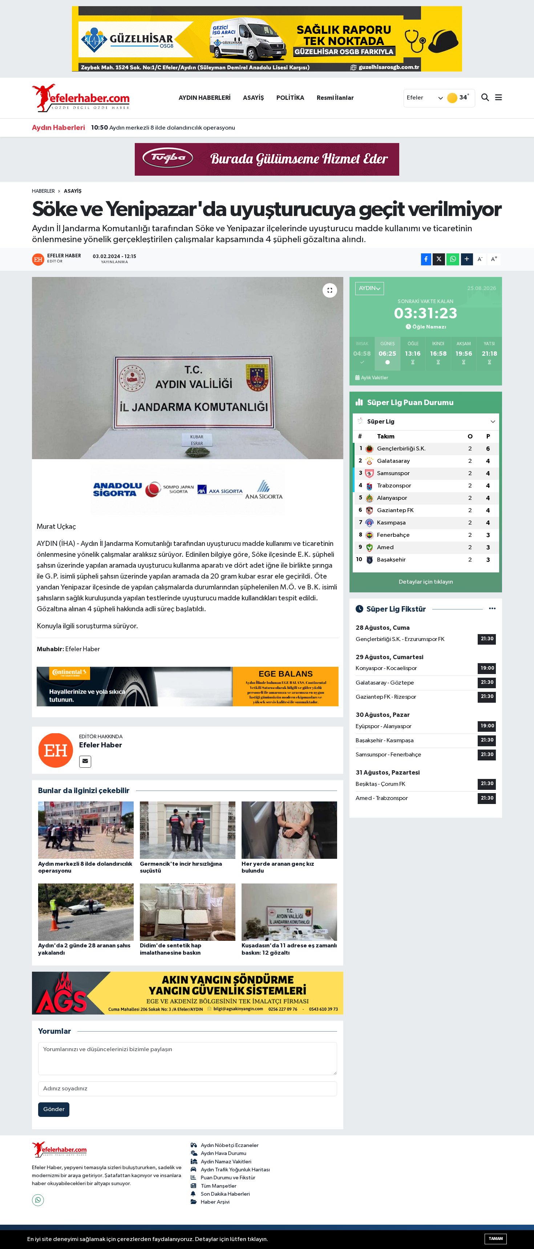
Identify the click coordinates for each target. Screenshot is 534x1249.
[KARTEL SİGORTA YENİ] (187, 489)
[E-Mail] (85, 762)
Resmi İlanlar (335, 98)
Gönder (54, 1109)
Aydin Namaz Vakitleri (226, 1161)
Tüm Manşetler (218, 1186)
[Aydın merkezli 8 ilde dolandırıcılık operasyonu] (86, 830)
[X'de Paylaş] (439, 259)
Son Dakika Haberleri (225, 1194)
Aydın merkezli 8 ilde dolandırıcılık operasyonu (163, 128)
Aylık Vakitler (374, 377)
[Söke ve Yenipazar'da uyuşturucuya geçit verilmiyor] (187, 368)
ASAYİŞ (253, 98)
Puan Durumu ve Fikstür (228, 1177)
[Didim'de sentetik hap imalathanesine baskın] (187, 912)
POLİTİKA (290, 98)
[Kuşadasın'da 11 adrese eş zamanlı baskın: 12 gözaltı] (289, 912)
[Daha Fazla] (467, 259)
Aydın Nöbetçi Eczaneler (230, 1145)
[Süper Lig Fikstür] (492, 609)
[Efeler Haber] (55, 750)
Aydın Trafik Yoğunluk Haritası (235, 1169)
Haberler (43, 191)
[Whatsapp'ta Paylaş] (452, 259)
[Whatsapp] (38, 1200)
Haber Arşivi (215, 1202)
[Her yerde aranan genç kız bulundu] (289, 830)
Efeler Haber (100, 745)
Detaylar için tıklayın (426, 582)
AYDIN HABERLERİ (205, 98)
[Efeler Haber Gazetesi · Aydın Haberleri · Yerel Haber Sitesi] (80, 98)
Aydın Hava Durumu (223, 1153)
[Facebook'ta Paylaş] (426, 259)
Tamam (496, 1239)
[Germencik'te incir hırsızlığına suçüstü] (187, 830)
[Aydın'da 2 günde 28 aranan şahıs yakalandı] (86, 912)
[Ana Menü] (495, 98)
